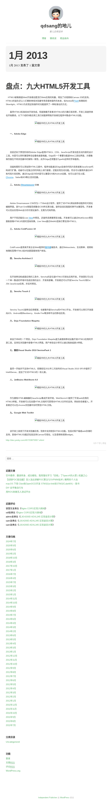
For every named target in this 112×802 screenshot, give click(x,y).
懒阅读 (53, 38)
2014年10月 (11, 602)
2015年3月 (11, 586)
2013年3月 (11, 647)
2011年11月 (11, 709)
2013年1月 (11, 651)
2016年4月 (11, 578)
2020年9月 (11, 545)
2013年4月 (11, 643)
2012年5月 (11, 684)
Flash (76, 101)
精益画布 (64, 38)
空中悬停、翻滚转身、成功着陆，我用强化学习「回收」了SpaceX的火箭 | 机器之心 (46, 475)
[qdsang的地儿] (56, 21)
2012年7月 (11, 676)
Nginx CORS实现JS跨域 (33, 508)
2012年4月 (11, 688)
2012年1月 (11, 700)
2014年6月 (11, 619)
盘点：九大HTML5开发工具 (48, 86)
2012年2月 (11, 696)
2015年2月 (11, 590)
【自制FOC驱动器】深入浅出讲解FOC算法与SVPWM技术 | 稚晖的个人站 (42, 479)
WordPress (64, 797)
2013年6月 (11, 635)
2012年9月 (11, 668)
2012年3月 (11, 692)
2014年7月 (11, 615)
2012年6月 (11, 680)
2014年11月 (11, 598)
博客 (44, 38)
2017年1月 (11, 570)
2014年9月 (11, 607)
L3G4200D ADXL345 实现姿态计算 (37, 516)
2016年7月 (11, 574)
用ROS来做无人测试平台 (18, 492)
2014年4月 (11, 623)
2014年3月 (11, 627)
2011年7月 (11, 725)
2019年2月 (11, 553)
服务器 (48, 247)
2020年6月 (11, 549)
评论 (104, 443)
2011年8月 (11, 721)
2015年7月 (11, 582)
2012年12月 (11, 656)
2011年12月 (11, 705)
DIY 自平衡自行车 (14, 487)
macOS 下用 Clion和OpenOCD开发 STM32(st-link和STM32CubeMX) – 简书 (42, 483)
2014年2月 (11, 631)
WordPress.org (13, 770)
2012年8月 (11, 672)
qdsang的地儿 (56, 25)
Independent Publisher (47, 797)
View (30, 218)
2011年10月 (11, 713)
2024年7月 (11, 541)
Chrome (9, 177)
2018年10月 (11, 557)
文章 (10, 762)
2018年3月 (11, 562)
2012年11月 (11, 660)
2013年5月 (11, 639)
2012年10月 (11, 664)
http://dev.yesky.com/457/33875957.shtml (25, 440)
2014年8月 (11, 611)
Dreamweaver (27, 185)
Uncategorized (13, 742)
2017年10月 (11, 566)
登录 (8, 758)
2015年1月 (11, 594)
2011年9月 (11, 717)
